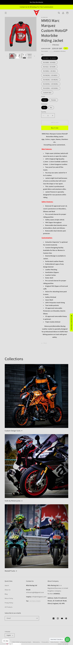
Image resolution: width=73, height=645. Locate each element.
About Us (7, 590)
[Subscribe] (37, 618)
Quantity (43, 112)
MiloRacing (18, 642)
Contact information (63, 644)
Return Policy (9, 598)
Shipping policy (64, 642)
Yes (44, 107)
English (9, 635)
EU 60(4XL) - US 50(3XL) (50, 84)
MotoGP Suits (10, 571)
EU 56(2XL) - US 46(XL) (50, 75)
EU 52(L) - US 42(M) (49, 67)
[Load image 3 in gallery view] (23, 56)
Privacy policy (45, 642)
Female (53, 100)
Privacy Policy (9, 603)
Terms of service (55, 642)
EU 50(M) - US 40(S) (49, 62)
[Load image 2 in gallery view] (17, 56)
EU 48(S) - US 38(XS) (49, 58)
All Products (8, 607)
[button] (6, 13)
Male (44, 100)
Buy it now (54, 128)
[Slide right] (34, 56)
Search (7, 585)
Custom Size (47, 92)
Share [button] (45, 343)
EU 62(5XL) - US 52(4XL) (50, 88)
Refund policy (36, 642)
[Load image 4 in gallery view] (29, 56)
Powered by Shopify (26, 642)
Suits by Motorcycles (12, 501)
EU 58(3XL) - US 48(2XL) (50, 79)
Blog (6, 594)
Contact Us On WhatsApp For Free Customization (36, 7)
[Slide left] (7, 56)
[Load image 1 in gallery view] (11, 56)
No (51, 107)
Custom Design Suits (12, 431)
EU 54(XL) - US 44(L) (49, 71)
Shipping (51, 51)
